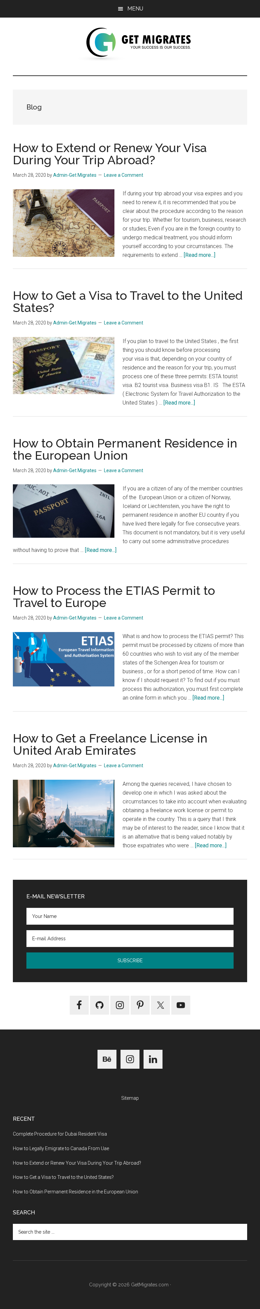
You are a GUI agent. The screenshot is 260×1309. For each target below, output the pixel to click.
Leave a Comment (123, 175)
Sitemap (130, 1098)
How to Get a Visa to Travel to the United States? (128, 301)
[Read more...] (199, 255)
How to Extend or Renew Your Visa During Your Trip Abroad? (110, 154)
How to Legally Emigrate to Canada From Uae (61, 1148)
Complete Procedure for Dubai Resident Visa (60, 1134)
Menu (135, 8)
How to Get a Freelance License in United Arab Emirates (110, 744)
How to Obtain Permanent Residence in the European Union (125, 449)
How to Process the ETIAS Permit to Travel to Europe (114, 596)
